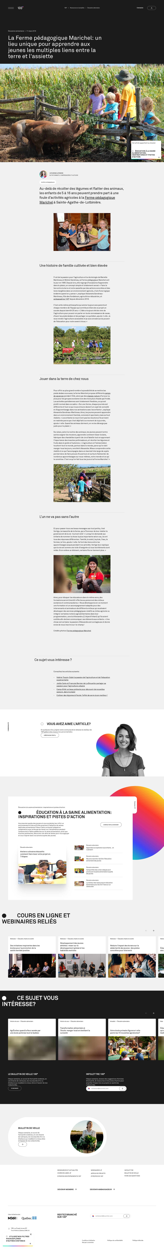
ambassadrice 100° (61, 299)
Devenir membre (65, 1189)
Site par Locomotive (88, 1242)
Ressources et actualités (77, 8)
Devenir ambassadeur (101, 1189)
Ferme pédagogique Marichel (79, 631)
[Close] (31, 1234)
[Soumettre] (122, 1088)
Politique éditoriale (138, 1240)
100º (65, 8)
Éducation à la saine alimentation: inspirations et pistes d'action (143, 154)
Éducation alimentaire (93, 8)
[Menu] (11, 8)
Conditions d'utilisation (88, 1240)
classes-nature (93, 396)
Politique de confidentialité (115, 1240)
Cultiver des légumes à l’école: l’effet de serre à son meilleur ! (82, 695)
